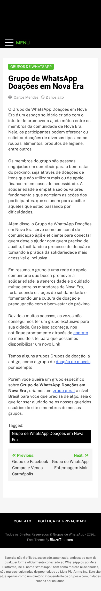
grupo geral (63, 390)
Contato (22, 521)
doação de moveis (73, 361)
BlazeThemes (61, 539)
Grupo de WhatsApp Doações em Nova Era (47, 436)
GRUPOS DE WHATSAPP (31, 67)
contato (80, 332)
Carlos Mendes (26, 97)
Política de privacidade (62, 521)
